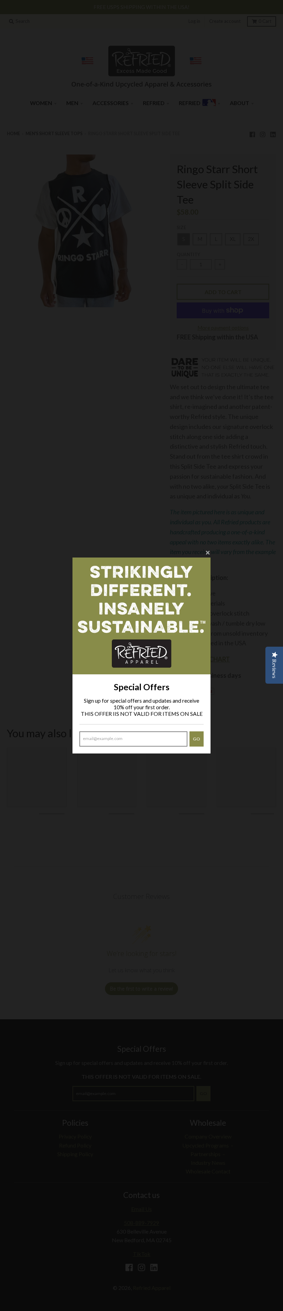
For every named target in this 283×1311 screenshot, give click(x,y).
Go (196, 738)
